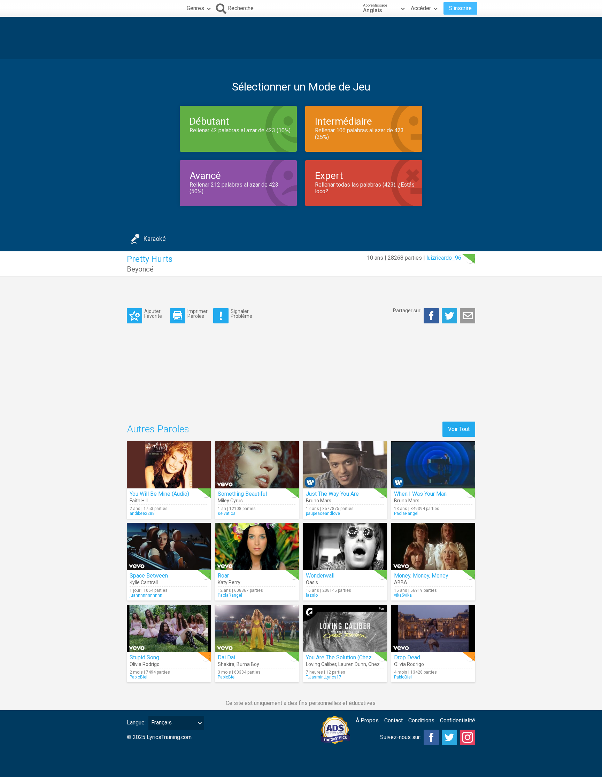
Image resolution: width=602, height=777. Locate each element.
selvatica (227, 513)
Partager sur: (407, 310)
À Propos (367, 720)
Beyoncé (140, 269)
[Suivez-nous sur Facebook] (431, 737)
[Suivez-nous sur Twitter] (449, 737)
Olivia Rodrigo (145, 664)
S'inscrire (460, 8)
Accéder (421, 8)
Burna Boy (248, 664)
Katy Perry (229, 582)
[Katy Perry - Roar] (257, 546)
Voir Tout (459, 429)
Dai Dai (226, 657)
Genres (195, 8)
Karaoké (155, 238)
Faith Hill (139, 500)
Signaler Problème (241, 313)
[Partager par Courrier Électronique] (467, 315)
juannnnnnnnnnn (146, 595)
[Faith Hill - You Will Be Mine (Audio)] (169, 464)
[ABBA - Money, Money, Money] (433, 546)
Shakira (226, 664)
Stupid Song (144, 657)
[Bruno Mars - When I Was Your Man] (433, 464)
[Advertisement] (301, 38)
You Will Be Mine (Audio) (159, 493)
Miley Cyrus (230, 500)
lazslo (312, 595)
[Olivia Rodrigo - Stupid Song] (169, 628)
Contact (393, 720)
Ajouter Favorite (153, 313)
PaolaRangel (406, 513)
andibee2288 (142, 513)
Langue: (136, 722)
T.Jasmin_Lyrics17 (323, 677)
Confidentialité (457, 720)
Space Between (149, 575)
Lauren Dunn (352, 664)
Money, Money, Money (421, 575)
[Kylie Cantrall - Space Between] (169, 546)
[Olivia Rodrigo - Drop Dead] (433, 628)
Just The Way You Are (332, 493)
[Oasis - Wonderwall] (345, 546)
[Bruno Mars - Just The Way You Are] (345, 464)
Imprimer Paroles (197, 313)
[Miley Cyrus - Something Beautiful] (257, 464)
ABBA (400, 582)
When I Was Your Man (420, 493)
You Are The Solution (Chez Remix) (348, 657)
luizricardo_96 (443, 257)
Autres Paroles (158, 429)
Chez (374, 664)
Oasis (312, 582)
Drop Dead (407, 657)
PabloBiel (138, 677)
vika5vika (403, 595)
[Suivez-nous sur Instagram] (467, 737)
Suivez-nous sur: (400, 737)
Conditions (421, 720)
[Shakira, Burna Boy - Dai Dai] (257, 628)
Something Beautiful (242, 493)
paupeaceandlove (323, 513)
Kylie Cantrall (144, 582)
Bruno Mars (318, 500)
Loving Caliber (321, 664)
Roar (223, 575)
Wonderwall (320, 575)
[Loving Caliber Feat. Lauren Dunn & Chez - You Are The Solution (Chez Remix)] (345, 628)
